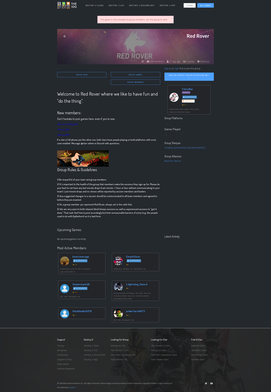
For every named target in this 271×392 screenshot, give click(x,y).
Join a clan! (63, 129)
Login (190, 5)
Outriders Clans (198, 350)
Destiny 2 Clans (94, 5)
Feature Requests (66, 368)
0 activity (189, 61)
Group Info (82, 75)
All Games (205, 5)
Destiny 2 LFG (116, 5)
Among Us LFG (118, 345)
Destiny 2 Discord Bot (142, 5)
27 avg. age (174, 61)
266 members (156, 61)
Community (62, 354)
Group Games (136, 75)
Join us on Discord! (67, 124)
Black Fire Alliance (172, 160)
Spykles (72, 387)
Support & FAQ (64, 359)
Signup (167, 68)
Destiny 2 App (167, 5)
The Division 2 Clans (160, 345)
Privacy (60, 345)
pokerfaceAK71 (135, 311)
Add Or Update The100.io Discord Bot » (189, 76)
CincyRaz (187, 89)
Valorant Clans (198, 345)
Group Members (135, 82)
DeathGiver (133, 256)
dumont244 (179, 147)
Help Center (63, 363)
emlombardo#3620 (195, 147)
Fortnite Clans (198, 359)
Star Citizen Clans (199, 354)
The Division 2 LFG (120, 350)
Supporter (81, 261)
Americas (204, 61)
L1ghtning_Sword (136, 284)
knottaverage (81, 256)
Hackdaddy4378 (82, 311)
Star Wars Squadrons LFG (123, 354)
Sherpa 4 (189, 101)
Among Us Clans (159, 350)
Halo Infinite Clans (160, 359)
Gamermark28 (81, 284)
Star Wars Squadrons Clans (164, 354)
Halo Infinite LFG (119, 359)
